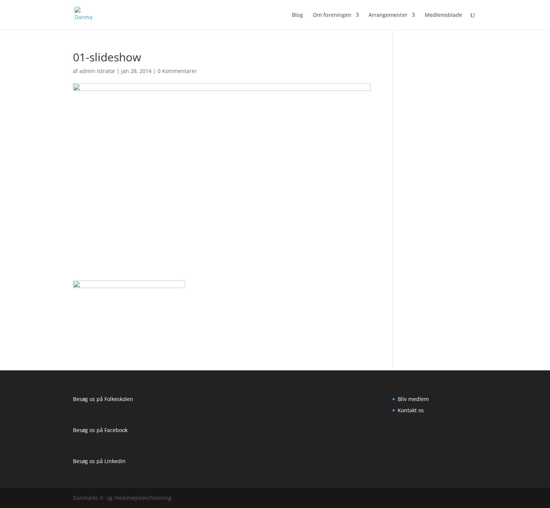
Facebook (116, 430)
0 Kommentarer (177, 70)
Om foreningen (332, 15)
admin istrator (97, 70)
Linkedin (115, 461)
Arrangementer (388, 15)
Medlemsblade (443, 15)
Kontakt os (411, 410)
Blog (297, 15)
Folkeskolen (118, 399)
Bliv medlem (413, 399)
